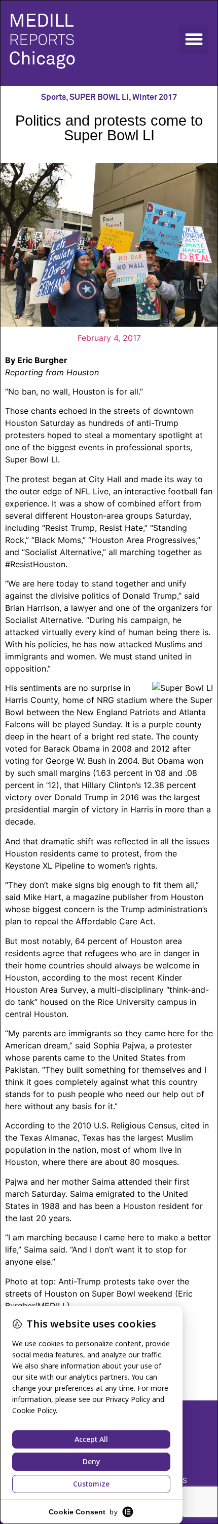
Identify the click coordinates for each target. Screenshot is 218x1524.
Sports (53, 97)
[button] (193, 39)
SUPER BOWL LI (99, 97)
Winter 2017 (154, 97)
